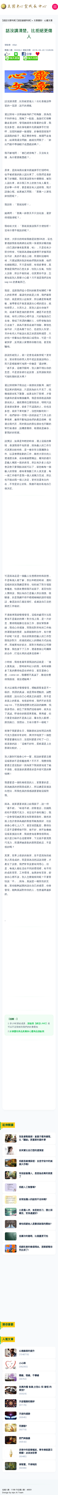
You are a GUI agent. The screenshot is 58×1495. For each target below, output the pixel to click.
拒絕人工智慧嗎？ (28, 1187)
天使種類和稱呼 (27, 1401)
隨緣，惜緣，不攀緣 (29, 1375)
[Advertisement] (29, 530)
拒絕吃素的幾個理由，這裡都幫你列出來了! (35, 1248)
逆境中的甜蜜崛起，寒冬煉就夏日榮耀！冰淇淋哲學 (35, 1451)
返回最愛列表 (24, 20)
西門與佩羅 (24, 1438)
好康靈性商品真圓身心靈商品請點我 (27, 1031)
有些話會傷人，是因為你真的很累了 (35, 1175)
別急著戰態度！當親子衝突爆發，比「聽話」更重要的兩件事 (35, 1138)
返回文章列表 (9, 20)
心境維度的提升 (27, 1350)
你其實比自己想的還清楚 (31, 1150)
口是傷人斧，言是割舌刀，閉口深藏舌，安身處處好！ (35, 1211)
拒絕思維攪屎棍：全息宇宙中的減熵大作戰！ (35, 1162)
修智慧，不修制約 (28, 1464)
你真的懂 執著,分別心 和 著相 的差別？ (35, 1388)
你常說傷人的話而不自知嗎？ (33, 1199)
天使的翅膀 (24, 1413)
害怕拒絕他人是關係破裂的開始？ (35, 1223)
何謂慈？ (23, 1426)
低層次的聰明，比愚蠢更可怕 (33, 1236)
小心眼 (22, 1363)
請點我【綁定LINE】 (38, 1023)
